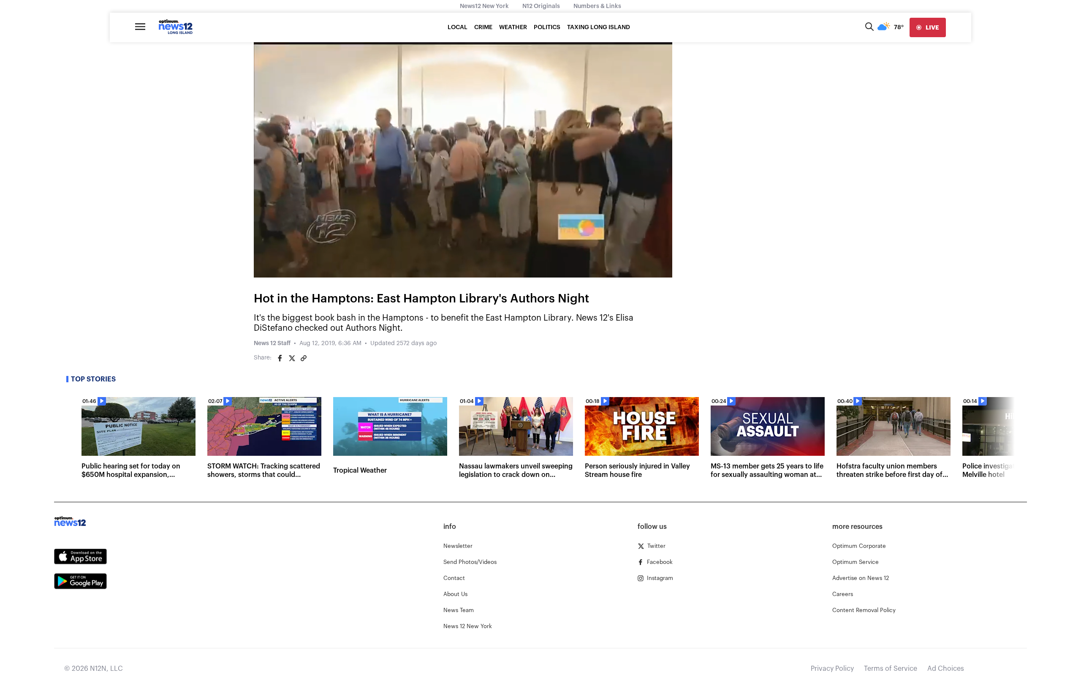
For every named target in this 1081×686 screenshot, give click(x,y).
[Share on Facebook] (280, 358)
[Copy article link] (303, 358)
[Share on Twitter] (291, 358)
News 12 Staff (272, 343)
